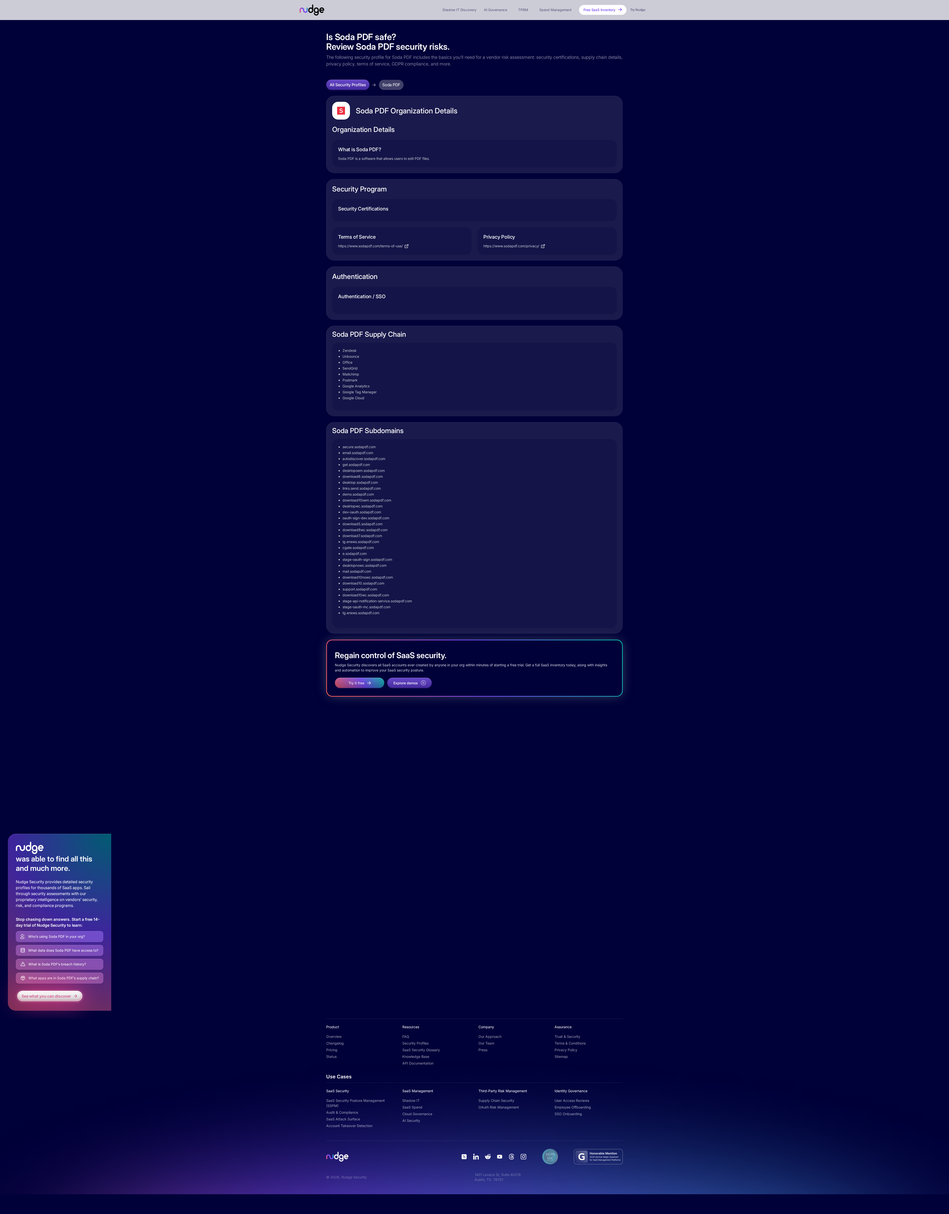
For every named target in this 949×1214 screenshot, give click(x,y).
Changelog (335, 1043)
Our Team (486, 1043)
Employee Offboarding (573, 1107)
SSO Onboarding (568, 1114)
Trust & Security (567, 1036)
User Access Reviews (572, 1100)
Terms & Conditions (570, 1043)
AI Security (411, 1120)
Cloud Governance (417, 1114)
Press (482, 1050)
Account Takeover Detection (349, 1126)
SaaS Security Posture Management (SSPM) (355, 1103)
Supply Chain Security (496, 1100)
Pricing (331, 1050)
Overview (334, 1036)
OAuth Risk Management (498, 1107)
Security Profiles (415, 1043)
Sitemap (561, 1056)
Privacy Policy (566, 1050)
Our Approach (489, 1036)
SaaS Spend (412, 1107)
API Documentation (417, 1063)
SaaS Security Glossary (421, 1050)
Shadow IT (411, 1100)
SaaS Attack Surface (343, 1119)
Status (331, 1056)
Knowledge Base (415, 1056)
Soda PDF (391, 84)
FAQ (405, 1036)
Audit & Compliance (342, 1112)
